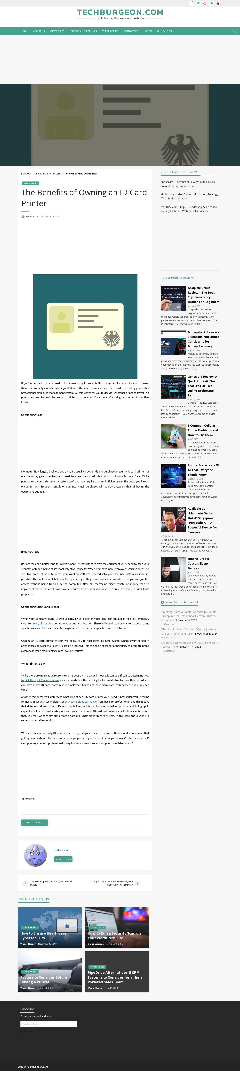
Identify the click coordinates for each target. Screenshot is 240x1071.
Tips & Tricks (42, 174)
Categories (57, 31)
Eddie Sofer (32, 216)
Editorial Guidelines (84, 31)
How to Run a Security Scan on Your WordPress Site (114, 935)
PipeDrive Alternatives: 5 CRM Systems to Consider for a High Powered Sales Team (115, 977)
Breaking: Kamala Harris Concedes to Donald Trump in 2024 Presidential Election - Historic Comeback (188, 616)
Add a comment (34, 822)
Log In (148, 31)
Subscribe (26, 1032)
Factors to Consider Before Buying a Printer (43, 979)
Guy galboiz (164, 31)
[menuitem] (24, 31)
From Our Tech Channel (181, 602)
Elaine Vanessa (96, 943)
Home (24, 31)
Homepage (26, 174)
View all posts (63, 859)
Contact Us (131, 31)
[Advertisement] (120, 60)
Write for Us (110, 31)
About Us (39, 31)
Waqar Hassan (28, 943)
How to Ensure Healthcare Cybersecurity (43, 935)
